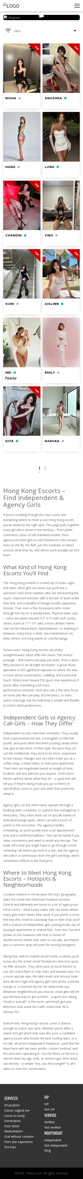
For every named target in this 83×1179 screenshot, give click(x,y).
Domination (12, 1121)
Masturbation (13, 1131)
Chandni (13, 235)
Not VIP (49, 1109)
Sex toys (10, 1147)
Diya (9, 441)
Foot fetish (11, 1126)
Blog (47, 1150)
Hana (10, 167)
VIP (46, 1104)
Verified (49, 1122)
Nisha (10, 98)
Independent (53, 1140)
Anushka (53, 98)
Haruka (52, 441)
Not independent (55, 1145)
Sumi (9, 304)
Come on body (14, 1116)
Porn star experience (18, 1142)
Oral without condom (19, 1136)
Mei (8, 372)
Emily (50, 372)
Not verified (52, 1127)
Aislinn (52, 304)
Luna (49, 167)
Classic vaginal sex (17, 1110)
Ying (49, 235)
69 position (12, 1105)
